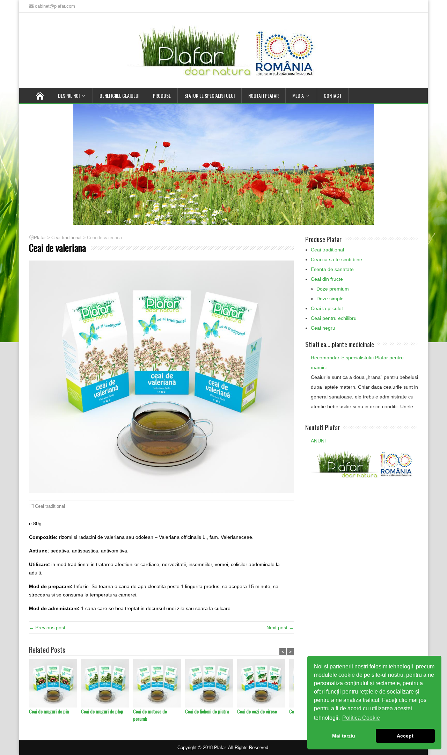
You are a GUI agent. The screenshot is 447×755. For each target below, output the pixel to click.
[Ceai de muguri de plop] (107, 683)
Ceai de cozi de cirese (257, 711)
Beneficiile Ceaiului (119, 95)
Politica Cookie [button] (361, 718)
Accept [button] (405, 736)
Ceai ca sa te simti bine (336, 259)
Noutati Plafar (263, 95)
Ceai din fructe (327, 279)
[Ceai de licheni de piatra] (211, 683)
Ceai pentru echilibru (334, 318)
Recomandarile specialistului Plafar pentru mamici (357, 362)
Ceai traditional (50, 506)
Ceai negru (323, 328)
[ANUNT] (363, 463)
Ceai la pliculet (327, 308)
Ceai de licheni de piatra (207, 711)
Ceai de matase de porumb (150, 715)
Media (298, 95)
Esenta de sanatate (332, 269)
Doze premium (332, 289)
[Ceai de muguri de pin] (55, 683)
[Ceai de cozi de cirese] (263, 683)
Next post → (280, 627)
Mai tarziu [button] (343, 736)
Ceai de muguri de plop (102, 711)
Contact (333, 95)
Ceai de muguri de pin (49, 711)
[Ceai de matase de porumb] (159, 683)
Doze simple (330, 298)
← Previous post (47, 627)
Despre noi (69, 95)
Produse (162, 95)
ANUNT (319, 441)
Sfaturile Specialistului (209, 95)
